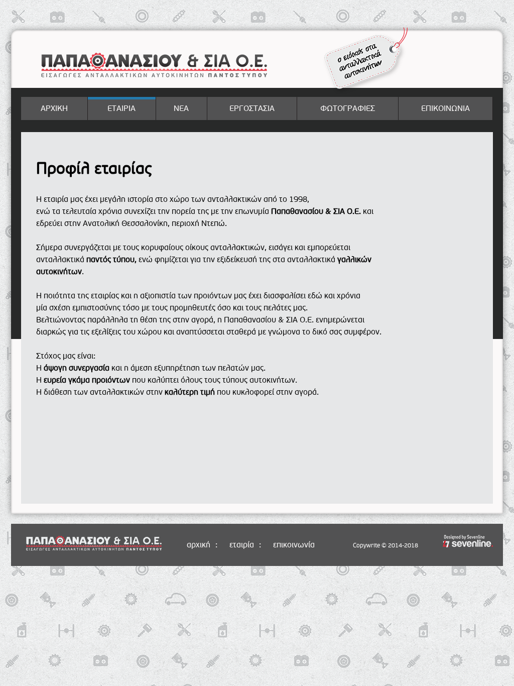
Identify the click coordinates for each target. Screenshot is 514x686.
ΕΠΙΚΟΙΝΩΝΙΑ (445, 108)
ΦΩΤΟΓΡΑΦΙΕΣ (347, 108)
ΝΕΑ (181, 108)
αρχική (198, 545)
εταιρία (241, 545)
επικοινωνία (294, 545)
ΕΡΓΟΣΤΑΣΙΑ (252, 108)
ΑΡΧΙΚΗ (54, 108)
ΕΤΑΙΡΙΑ (121, 108)
